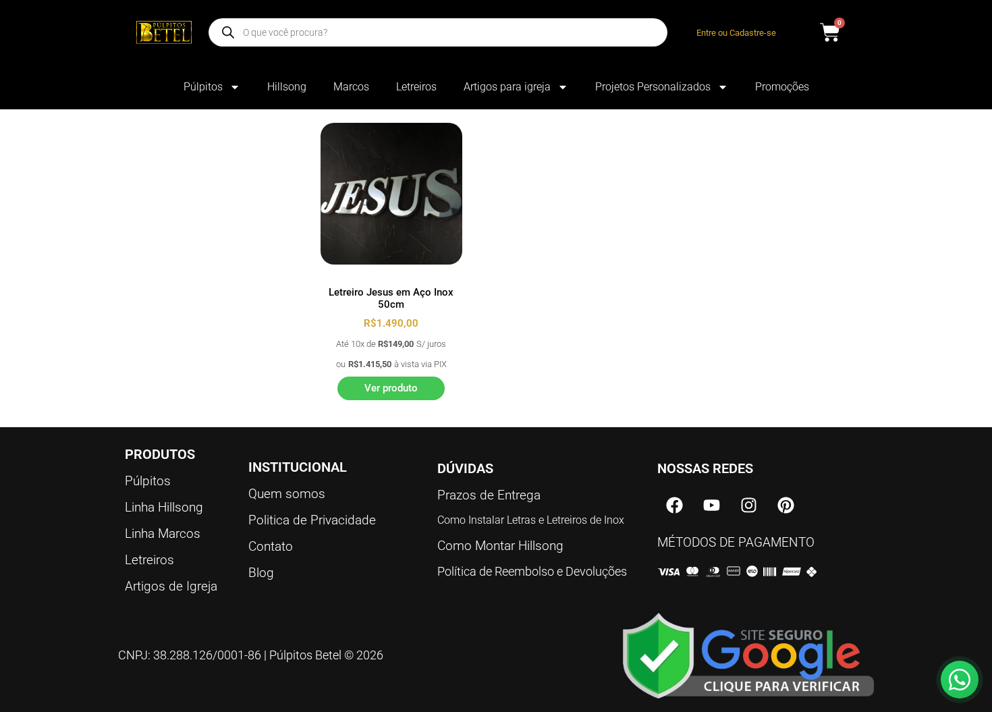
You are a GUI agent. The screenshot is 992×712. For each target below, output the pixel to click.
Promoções (782, 86)
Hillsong (286, 86)
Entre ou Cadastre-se (736, 33)
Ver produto (391, 388)
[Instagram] (748, 505)
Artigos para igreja (507, 86)
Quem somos (286, 493)
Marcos (351, 86)
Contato (270, 546)
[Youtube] (711, 505)
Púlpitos (203, 86)
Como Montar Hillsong (500, 545)
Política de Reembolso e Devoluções (532, 571)
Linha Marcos (162, 533)
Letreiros (416, 86)
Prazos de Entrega (489, 495)
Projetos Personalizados (653, 86)
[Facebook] (674, 505)
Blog (261, 572)
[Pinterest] (785, 505)
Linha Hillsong (164, 507)
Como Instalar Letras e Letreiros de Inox (530, 520)
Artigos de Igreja (171, 586)
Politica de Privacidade (312, 520)
